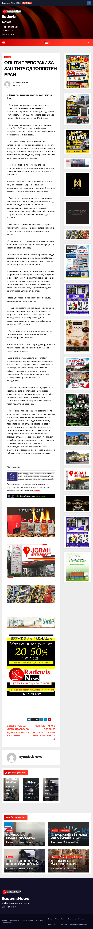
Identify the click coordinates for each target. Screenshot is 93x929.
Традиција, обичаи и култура (71, 857)
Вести (7, 57)
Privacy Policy (60, 919)
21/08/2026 (57, 868)
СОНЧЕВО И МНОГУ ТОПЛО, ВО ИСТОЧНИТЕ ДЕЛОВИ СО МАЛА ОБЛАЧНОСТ (43, 731)
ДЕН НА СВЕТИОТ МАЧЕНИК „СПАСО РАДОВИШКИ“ (63, 864)
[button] (89, 42)
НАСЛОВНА (63, 924)
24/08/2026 (13, 842)
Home (50, 919)
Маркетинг (52, 924)
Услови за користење (78, 924)
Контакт (81, 919)
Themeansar (6, 923)
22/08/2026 (58, 842)
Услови (37, 490)
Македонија (64, 830)
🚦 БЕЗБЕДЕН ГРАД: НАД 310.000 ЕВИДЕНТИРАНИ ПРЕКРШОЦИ (22, 864)
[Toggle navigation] (47, 42)
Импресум (72, 919)
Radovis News (9, 19)
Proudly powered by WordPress (14, 920)
